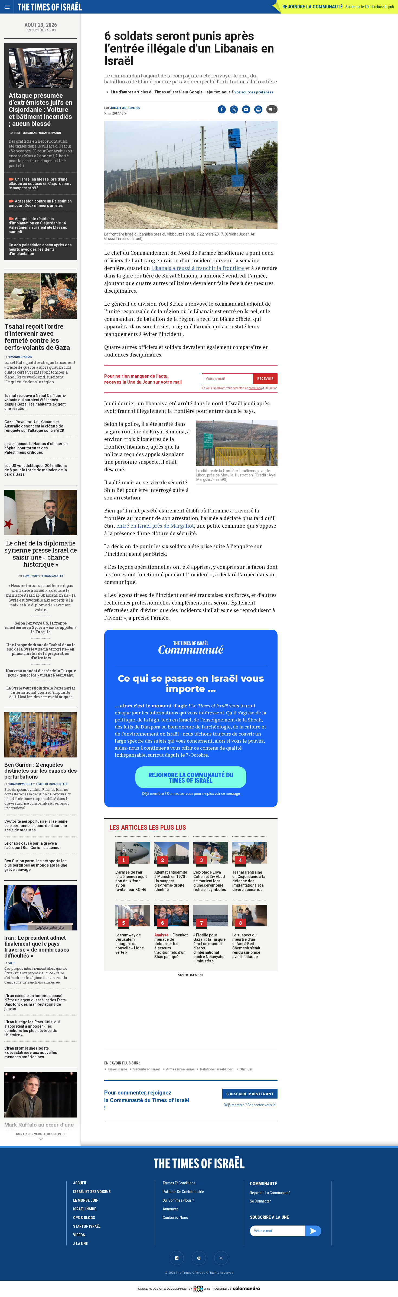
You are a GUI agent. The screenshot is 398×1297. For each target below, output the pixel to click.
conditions (255, 388)
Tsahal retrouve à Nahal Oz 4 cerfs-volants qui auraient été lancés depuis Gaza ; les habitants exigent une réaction (35, 402)
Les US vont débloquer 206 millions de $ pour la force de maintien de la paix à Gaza (35, 469)
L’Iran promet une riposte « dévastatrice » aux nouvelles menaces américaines (30, 1052)
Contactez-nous (175, 1218)
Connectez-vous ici (261, 1104)
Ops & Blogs (84, 1218)
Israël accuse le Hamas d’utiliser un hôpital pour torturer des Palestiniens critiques (36, 448)
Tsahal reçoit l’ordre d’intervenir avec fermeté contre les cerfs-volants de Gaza (37, 337)
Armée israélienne (180, 1069)
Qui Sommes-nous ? (178, 1200)
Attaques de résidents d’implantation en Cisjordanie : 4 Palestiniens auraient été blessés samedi (38, 225)
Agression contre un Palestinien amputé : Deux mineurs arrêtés (40, 203)
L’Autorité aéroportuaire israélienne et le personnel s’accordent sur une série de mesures (35, 825)
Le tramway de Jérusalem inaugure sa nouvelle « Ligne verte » (129, 944)
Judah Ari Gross (125, 108)
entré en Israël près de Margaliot (155, 525)
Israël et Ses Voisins (92, 1192)
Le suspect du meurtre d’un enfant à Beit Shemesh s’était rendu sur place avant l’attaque (246, 946)
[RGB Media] (203, 1289)
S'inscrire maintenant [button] (250, 1093)
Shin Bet (246, 1069)
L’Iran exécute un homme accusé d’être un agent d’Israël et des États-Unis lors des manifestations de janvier (35, 1002)
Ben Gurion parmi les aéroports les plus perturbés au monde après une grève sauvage (35, 865)
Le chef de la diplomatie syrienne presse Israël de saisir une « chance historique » (40, 554)
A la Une (80, 1244)
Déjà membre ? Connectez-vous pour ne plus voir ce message (191, 793)
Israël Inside (117, 1069)
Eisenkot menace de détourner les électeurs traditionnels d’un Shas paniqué (171, 946)
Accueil (80, 1183)
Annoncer (170, 1209)
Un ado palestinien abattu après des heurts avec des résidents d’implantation (40, 249)
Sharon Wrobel (20, 784)
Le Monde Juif (85, 1200)
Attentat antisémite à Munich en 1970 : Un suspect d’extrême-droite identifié (170, 881)
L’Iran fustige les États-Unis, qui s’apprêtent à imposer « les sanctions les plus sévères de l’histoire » (32, 1028)
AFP (12, 963)
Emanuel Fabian (20, 356)
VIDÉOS (79, 1235)
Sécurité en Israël (146, 1069)
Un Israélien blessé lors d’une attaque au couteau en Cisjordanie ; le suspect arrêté (40, 183)
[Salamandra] (246, 1288)
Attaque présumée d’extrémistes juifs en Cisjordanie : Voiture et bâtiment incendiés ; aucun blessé (40, 110)
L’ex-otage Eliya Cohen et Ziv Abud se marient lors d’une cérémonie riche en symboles (209, 881)
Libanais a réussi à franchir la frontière (198, 267)
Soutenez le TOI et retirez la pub (369, 7)
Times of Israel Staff (52, 784)
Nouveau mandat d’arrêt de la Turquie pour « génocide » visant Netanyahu (41, 673)
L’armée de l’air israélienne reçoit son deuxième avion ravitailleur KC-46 (131, 881)
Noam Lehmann (50, 133)
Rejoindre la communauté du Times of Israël (191, 777)
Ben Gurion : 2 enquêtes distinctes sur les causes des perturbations (40, 771)
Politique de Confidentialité (183, 1192)
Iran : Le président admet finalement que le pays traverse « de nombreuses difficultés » (36, 947)
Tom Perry (31, 575)
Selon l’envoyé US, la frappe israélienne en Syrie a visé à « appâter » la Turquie (41, 627)
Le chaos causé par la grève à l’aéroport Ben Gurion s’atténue (31, 845)
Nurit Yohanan (25, 133)
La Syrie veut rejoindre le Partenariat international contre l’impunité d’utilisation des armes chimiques (40, 692)
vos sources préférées (253, 92)
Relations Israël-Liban (217, 1069)
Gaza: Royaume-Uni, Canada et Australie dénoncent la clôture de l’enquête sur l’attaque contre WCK (34, 426)
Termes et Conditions (179, 1183)
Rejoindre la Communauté (312, 6)
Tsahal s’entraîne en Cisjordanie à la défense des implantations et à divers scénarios (248, 881)
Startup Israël (86, 1226)
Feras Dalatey (52, 575)
